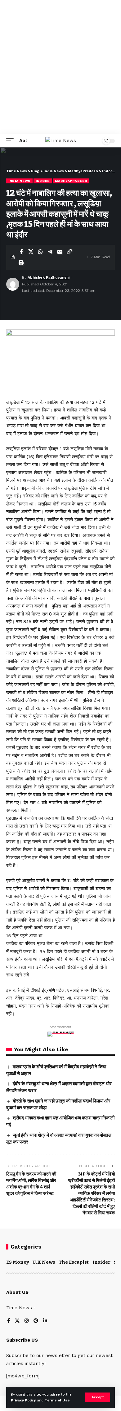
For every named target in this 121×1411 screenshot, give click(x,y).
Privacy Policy (23, 1400)
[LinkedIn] (45, 1321)
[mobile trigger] (11, 141)
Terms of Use (57, 1400)
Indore (43, 180)
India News (19, 180)
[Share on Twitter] (30, 252)
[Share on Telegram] (50, 252)
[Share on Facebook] (21, 252)
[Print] (21, 263)
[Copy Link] (69, 252)
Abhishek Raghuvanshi (48, 277)
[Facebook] (8, 1321)
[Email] (59, 252)
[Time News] (60, 141)
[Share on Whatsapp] (40, 252)
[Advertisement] (60, 71)
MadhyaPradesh (71, 180)
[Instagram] (26, 1321)
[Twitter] (17, 1321)
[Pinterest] (36, 1321)
